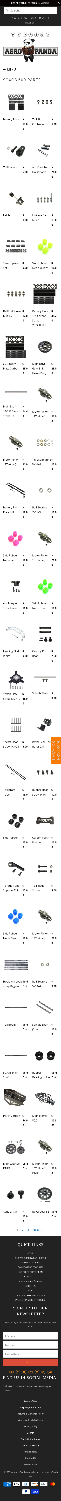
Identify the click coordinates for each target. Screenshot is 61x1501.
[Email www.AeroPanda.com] (48, 34)
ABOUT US (31, 1285)
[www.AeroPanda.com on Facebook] (19, 34)
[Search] (7, 10)
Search (30, 1432)
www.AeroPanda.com (20, 1472)
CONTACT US (30, 1276)
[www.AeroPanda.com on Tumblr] (36, 34)
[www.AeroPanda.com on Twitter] (13, 34)
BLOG (30, 1290)
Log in (33, 18)
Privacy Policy (30, 1426)
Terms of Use (30, 1401)
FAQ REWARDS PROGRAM (30, 1267)
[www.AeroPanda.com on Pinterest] (30, 34)
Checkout (30, 23)
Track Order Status (30, 1439)
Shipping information (30, 1407)
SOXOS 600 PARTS (22, 79)
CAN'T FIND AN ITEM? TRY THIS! (30, 1295)
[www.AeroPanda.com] (30, 50)
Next (36, 1229)
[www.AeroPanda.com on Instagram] (42, 34)
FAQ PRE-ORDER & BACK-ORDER (30, 1257)
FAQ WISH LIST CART (30, 1262)
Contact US (30, 1457)
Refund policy (30, 1451)
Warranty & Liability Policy (30, 1420)
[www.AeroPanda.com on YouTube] (25, 34)
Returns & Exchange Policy (31, 1413)
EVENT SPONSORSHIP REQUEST (30, 1299)
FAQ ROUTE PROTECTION (31, 1271)
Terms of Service (30, 1445)
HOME (30, 1253)
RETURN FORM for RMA (30, 1281)
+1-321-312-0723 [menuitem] (19, 18)
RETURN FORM (31, 1464)
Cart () (45, 18)
